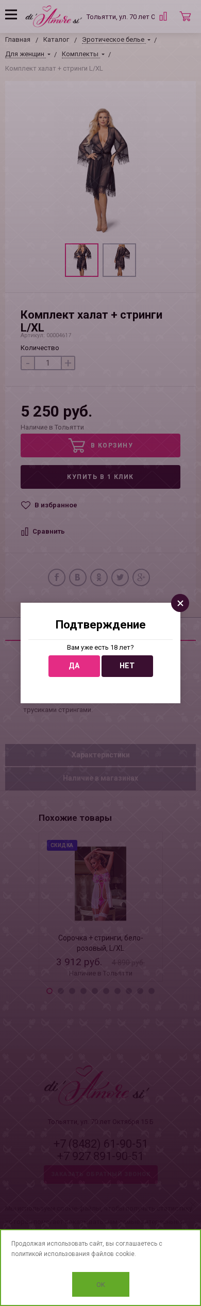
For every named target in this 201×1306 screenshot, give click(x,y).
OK (100, 1284)
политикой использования (50, 1254)
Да (74, 666)
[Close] (180, 603)
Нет (127, 666)
